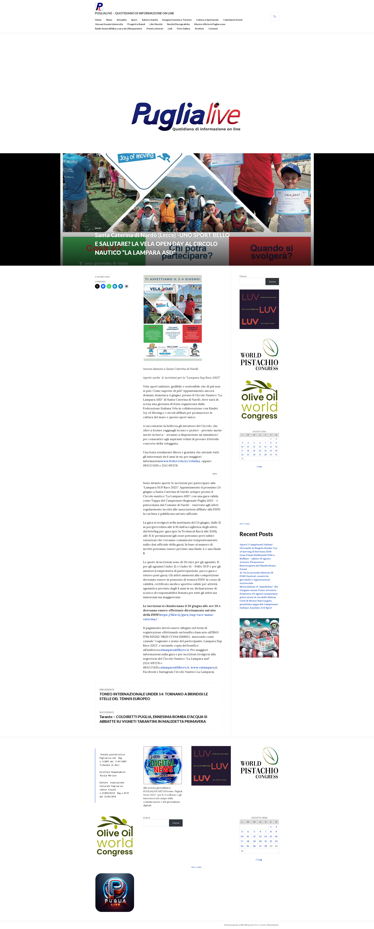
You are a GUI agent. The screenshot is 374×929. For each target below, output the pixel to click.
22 (271, 450)
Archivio (199, 28)
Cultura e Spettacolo (207, 19)
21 (265, 450)
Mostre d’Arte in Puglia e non (209, 24)
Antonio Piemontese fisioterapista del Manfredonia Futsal (258, 566)
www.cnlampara (203, 667)
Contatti (213, 28)
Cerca (243, 276)
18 (248, 450)
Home (98, 19)
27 (260, 454)
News (109, 19)
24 (242, 454)
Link (170, 28)
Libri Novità (156, 24)
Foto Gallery (183, 28)
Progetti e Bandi (136, 24)
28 (265, 454)
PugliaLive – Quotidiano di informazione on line (134, 13)
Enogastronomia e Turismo (177, 19)
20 (260, 450)
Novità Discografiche (178, 24)
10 (242, 447)
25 (248, 454)
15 (271, 447)
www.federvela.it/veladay (180, 461)
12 (254, 447)
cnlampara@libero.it (174, 650)
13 (260, 447)
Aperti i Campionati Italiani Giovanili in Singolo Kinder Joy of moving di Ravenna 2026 (258, 548)
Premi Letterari (155, 28)
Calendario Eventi (233, 19)
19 (254, 450)
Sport (134, 19)
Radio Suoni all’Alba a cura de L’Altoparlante (118, 28)
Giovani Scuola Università (109, 24)
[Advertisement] (187, 62)
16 (276, 447)
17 (242, 450)
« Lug (259, 466)
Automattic (273, 925)
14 (265, 447)
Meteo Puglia (245, 524)
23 (276, 450)
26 (254, 454)
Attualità (122, 19)
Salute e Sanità (150, 19)
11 (248, 447)
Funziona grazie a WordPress (237, 925)
